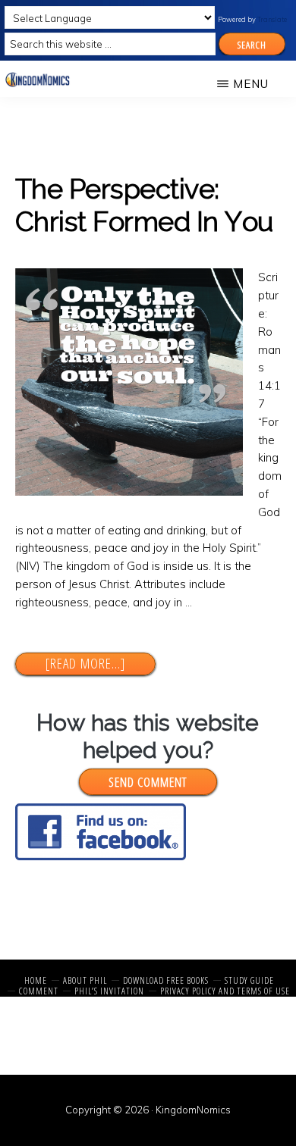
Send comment (148, 782)
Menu (251, 84)
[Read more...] (100, 664)
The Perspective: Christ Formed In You (144, 205)
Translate (272, 19)
